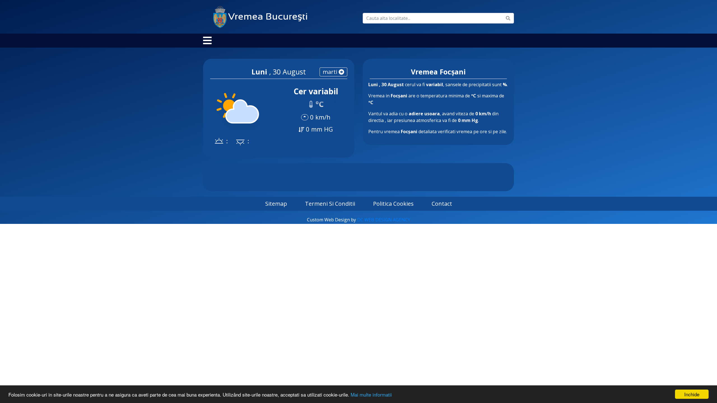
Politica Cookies (393, 203)
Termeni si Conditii (330, 203)
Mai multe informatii (371, 394)
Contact (442, 203)
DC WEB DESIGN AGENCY (383, 220)
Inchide (691, 394)
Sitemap (276, 203)
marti (331, 72)
